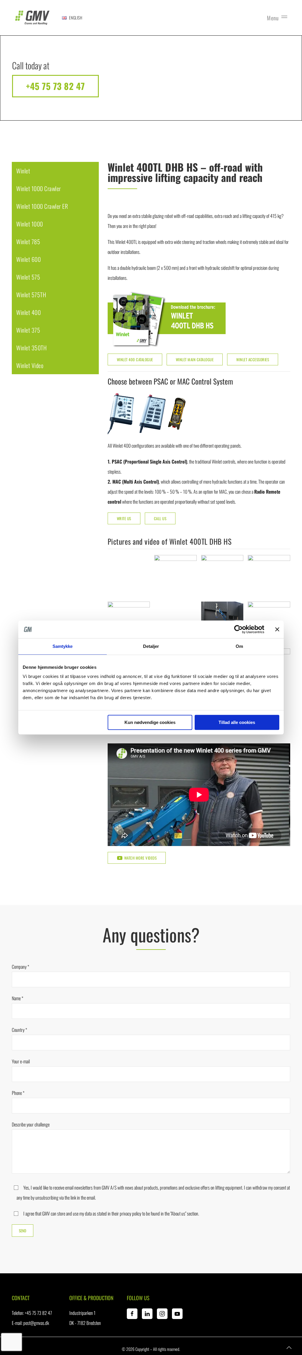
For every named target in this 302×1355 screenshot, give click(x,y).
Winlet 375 (28, 330)
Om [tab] (239, 646)
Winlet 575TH (31, 294)
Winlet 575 (28, 276)
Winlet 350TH (31, 347)
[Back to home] (32, 18)
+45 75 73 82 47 (55, 86)
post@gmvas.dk (36, 1322)
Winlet (23, 170)
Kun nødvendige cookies (149, 722)
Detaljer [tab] (151, 646)
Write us (124, 518)
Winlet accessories (252, 359)
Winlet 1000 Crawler (38, 188)
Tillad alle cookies (237, 722)
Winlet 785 (28, 241)
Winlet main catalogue (195, 359)
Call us (160, 518)
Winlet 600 (28, 259)
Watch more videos (140, 858)
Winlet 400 (28, 312)
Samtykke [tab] (62, 646)
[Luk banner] (277, 629)
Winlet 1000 (29, 223)
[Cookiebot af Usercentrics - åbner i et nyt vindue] (238, 629)
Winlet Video (29, 365)
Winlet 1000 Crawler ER (42, 206)
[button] (72, 18)
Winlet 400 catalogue (135, 359)
